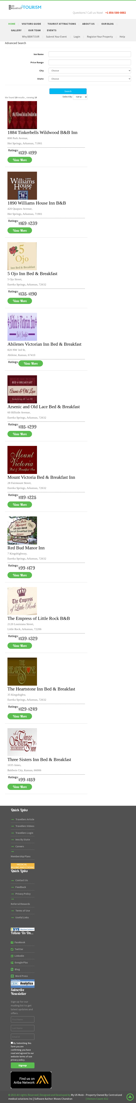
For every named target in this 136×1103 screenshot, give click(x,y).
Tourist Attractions (61, 23)
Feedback (20, 887)
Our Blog (107, 23)
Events (51, 30)
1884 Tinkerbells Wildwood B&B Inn (42, 132)
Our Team (34, 30)
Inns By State (22, 839)
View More (20, 160)
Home (11, 23)
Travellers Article (24, 819)
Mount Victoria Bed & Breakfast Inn (41, 477)
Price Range (37, 62)
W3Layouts (79, 1098)
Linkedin (19, 955)
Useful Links (22, 917)
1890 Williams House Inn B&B (36, 203)
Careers (19, 846)
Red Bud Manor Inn (26, 547)
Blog (17, 969)
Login (77, 36)
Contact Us (21, 880)
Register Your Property (100, 36)
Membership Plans (21, 856)
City (41, 70)
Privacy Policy (23, 893)
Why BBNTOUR (30, 36)
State (40, 78)
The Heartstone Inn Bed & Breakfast (41, 688)
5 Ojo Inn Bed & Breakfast (32, 273)
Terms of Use (22, 910)
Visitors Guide (31, 23)
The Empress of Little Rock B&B (38, 618)
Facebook (20, 942)
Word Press (21, 976)
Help (122, 36)
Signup (22, 1065)
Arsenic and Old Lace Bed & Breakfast (43, 406)
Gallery (16, 30)
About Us (88, 23)
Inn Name (39, 54)
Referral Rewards (20, 903)
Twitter (19, 949)
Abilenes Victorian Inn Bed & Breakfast (44, 344)
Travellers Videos (24, 826)
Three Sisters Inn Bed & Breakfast (39, 759)
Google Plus (21, 962)
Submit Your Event (56, 36)
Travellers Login (24, 832)
